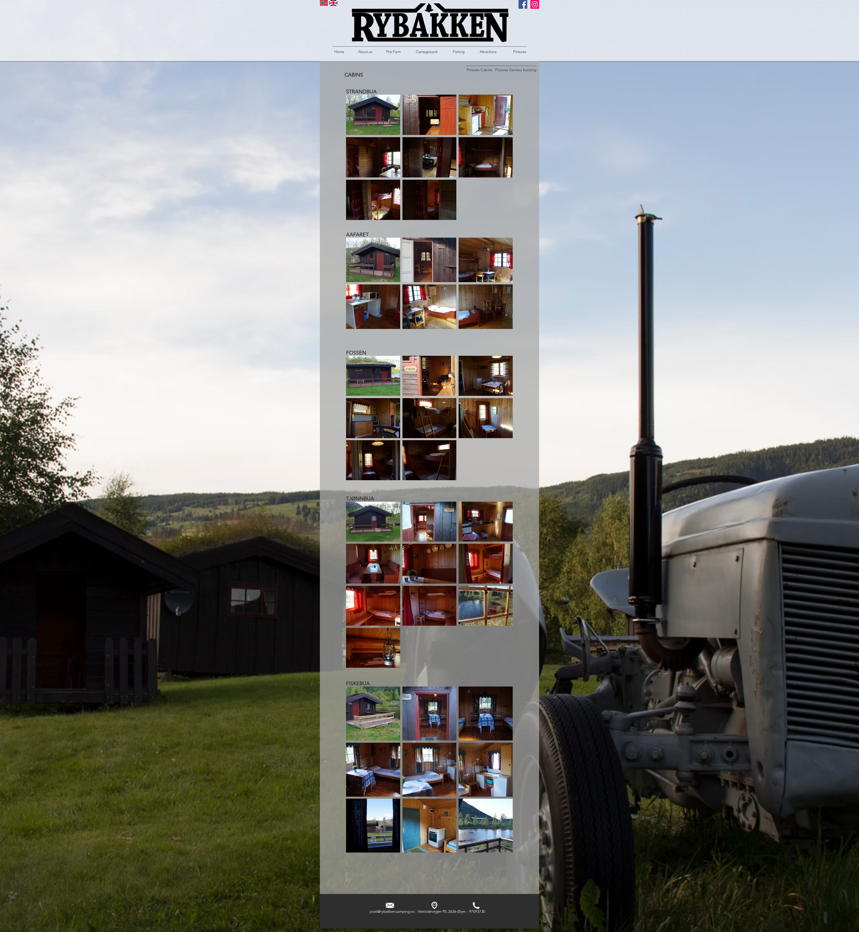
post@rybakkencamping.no (392, 911)
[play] (503, 216)
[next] (503, 161)
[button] (373, 115)
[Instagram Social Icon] (534, 4)
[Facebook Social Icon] (523, 4)
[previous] (356, 161)
